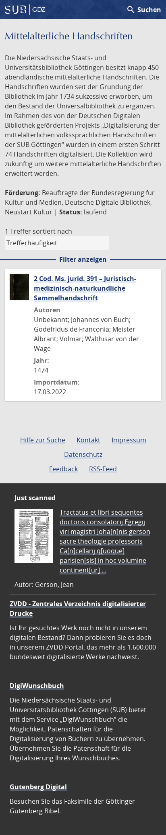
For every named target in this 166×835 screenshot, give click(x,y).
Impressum (129, 440)
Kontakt (88, 440)
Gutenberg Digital (38, 786)
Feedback (63, 468)
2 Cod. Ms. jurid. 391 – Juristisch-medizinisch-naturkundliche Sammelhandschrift (85, 288)
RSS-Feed (103, 468)
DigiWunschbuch (37, 685)
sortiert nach (52, 231)
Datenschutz (83, 454)
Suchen (143, 9)
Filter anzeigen (83, 259)
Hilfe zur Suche (42, 440)
